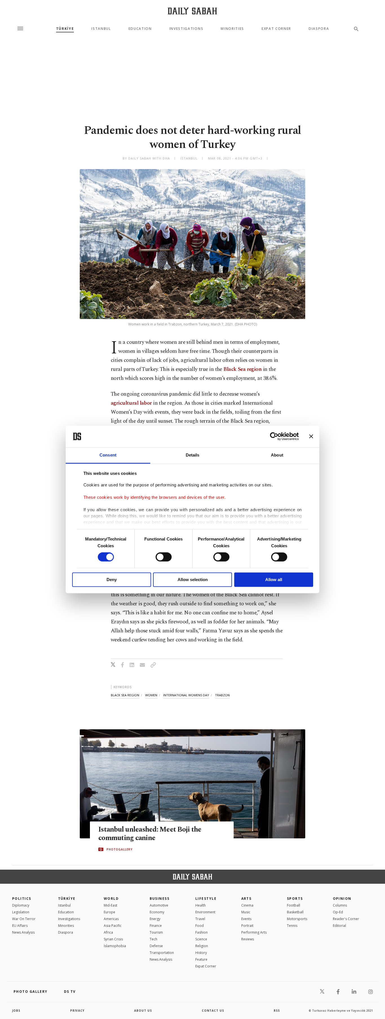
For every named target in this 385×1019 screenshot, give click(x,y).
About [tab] (277, 455)
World (111, 898)
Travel (200, 918)
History (201, 952)
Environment (205, 912)
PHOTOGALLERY (119, 849)
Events (246, 918)
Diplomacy (20, 905)
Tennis (292, 925)
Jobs (16, 1011)
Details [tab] (193, 455)
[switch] (164, 557)
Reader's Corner (346, 918)
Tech (153, 939)
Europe (109, 912)
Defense (156, 945)
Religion (201, 945)
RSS (277, 1011)
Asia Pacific (112, 925)
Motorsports (297, 918)
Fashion (201, 932)
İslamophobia (115, 945)
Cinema (247, 905)
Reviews (247, 939)
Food (199, 925)
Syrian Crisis (113, 939)
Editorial (339, 925)
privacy (77, 1011)
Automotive (159, 905)
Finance (156, 925)
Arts (246, 898)
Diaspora (319, 28)
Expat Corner (276, 28)
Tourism (156, 932)
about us (143, 1011)
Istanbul (101, 28)
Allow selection (193, 579)
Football (293, 905)
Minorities (232, 28)
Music (245, 912)
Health (200, 905)
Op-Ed (338, 912)
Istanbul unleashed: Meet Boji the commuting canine (149, 833)
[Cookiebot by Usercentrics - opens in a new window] (274, 436)
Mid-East (110, 905)
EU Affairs (20, 925)
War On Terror (24, 918)
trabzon (222, 695)
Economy (157, 912)
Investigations (186, 28)
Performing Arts (254, 932)
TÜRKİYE (65, 28)
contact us (213, 1011)
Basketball (295, 912)
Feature (201, 959)
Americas (111, 918)
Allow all (273, 579)
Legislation (20, 912)
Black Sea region (242, 369)
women (151, 695)
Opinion (342, 898)
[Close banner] (311, 436)
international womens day (186, 695)
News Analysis (23, 932)
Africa (108, 932)
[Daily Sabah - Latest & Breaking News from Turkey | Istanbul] (192, 10)
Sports (295, 898)
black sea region (125, 695)
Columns (340, 905)
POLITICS (21, 898)
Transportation (162, 952)
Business (160, 898)
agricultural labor (131, 403)
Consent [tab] (107, 455)
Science (201, 939)
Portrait (247, 925)
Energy (155, 918)
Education (140, 28)
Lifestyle (205, 898)
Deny (112, 579)
